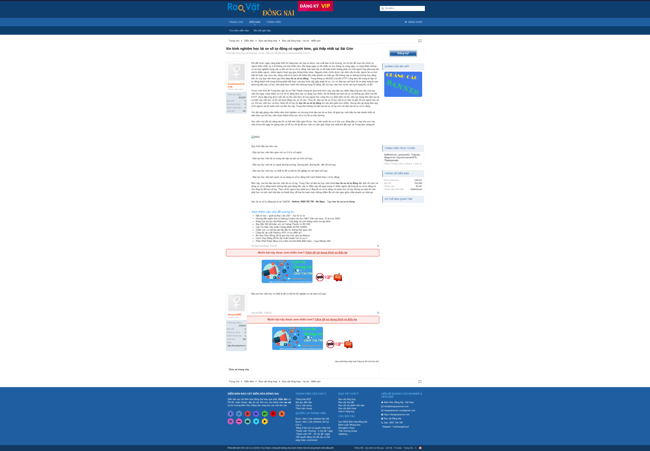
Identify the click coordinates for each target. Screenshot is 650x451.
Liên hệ (388, 448)
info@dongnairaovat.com (396, 406)
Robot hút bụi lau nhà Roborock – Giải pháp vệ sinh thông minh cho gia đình (293, 221)
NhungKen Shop (346, 428)
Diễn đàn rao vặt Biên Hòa (253, 448)
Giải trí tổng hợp (346, 411)
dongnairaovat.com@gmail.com (399, 410)
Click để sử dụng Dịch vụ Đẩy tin (326, 252)
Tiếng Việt (358, 448)
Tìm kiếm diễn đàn (239, 30)
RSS (420, 448)
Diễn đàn (254, 22)
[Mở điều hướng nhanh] (419, 40)
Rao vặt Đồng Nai (392, 418)
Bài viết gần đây (262, 30)
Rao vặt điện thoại (347, 408)
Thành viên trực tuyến (400, 148)
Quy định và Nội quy (374, 448)
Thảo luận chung (304, 408)
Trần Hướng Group (347, 431)
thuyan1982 (234, 314)
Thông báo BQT (303, 399)
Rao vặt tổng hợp (346, 399)
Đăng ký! (403, 53)
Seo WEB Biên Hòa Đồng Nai (352, 422)
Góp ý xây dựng (303, 405)
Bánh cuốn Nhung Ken (349, 425)
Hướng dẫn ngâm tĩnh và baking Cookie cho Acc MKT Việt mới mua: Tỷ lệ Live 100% (298, 218)
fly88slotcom (390, 154)
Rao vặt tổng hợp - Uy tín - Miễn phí (257, 53)
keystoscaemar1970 (406, 157)
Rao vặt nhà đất (346, 402)
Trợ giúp (398, 448)
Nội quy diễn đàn (304, 402)
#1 (378, 246)
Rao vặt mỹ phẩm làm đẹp (351, 405)
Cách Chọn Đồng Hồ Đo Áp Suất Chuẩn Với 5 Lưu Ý (282, 238)
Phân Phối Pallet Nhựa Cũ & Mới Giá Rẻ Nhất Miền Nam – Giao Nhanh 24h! (293, 241)
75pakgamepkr (391, 160)
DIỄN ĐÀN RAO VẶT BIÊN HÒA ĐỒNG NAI (253, 393)
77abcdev (415, 154)
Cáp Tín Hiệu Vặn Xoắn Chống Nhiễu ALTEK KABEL (282, 227)
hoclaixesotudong (294, 53)
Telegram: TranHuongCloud (395, 426)
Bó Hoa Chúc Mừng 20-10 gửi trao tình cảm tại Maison (283, 235)
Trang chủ (236, 22)
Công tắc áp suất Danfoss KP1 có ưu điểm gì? (279, 232)
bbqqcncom (390, 157)
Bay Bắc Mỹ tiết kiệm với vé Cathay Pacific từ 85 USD (283, 224)
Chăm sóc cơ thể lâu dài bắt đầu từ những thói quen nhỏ (284, 230)
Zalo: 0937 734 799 (393, 422)
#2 (378, 312)
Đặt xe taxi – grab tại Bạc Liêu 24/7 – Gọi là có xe (280, 215)
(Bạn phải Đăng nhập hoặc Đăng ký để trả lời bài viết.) (357, 361)
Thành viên (273, 22)
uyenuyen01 (404, 154)
